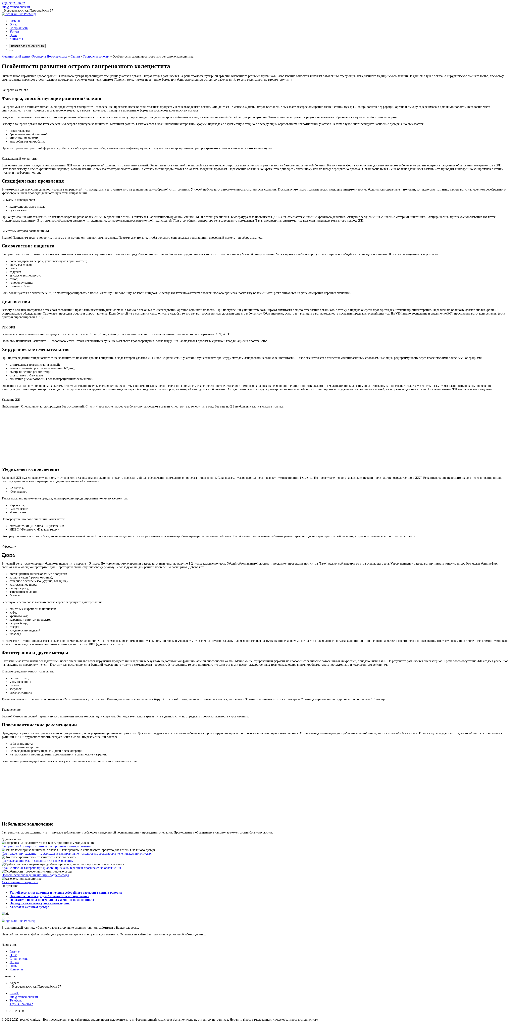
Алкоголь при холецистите (20, 882)
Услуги (14, 31)
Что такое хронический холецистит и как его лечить (37, 860)
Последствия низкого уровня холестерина (40, 903)
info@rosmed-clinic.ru (16, 7)
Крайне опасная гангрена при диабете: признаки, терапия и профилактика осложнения (61, 868)
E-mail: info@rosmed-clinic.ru (24, 995)
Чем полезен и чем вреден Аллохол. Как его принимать (49, 896)
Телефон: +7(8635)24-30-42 (21, 1002)
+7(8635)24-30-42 (13, 3)
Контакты (16, 38)
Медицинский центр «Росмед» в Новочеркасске (34, 56)
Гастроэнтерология (96, 56)
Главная (15, 20)
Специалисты (19, 28)
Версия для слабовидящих (27, 45)
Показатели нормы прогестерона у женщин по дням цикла (52, 899)
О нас (13, 24)
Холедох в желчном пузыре (29, 907)
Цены (13, 35)
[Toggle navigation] (11, 50)
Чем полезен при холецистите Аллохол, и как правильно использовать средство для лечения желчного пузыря (77, 853)
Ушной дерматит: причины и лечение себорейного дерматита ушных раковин (66, 892)
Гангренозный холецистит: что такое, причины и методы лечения (46, 846)
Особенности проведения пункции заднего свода (35, 875)
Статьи (75, 56)
